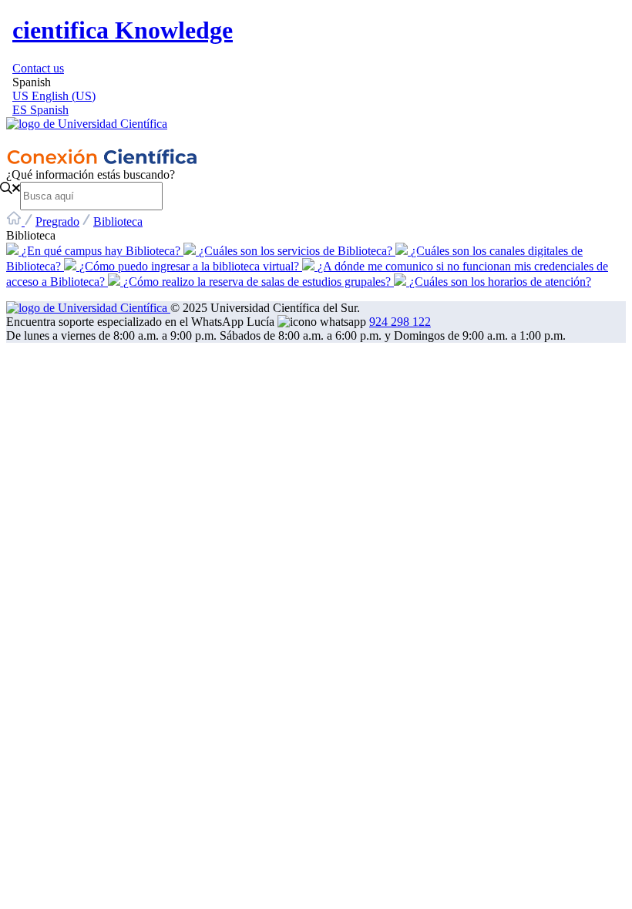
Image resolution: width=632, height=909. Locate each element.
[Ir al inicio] (316, 132)
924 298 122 (400, 321)
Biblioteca (118, 221)
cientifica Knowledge (122, 30)
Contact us (38, 68)
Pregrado (57, 221)
